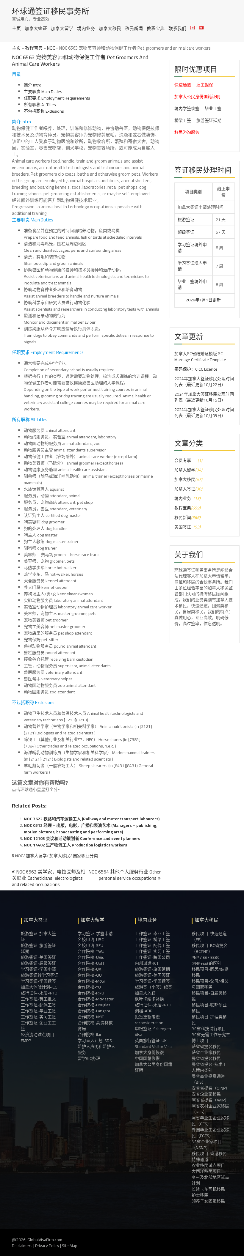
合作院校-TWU (91, 951)
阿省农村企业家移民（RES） (210, 1109)
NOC (51, 48)
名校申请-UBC (91, 939)
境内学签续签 (186, 108)
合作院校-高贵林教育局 (95, 1026)
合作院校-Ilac (90, 1035)
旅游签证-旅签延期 (152, 969)
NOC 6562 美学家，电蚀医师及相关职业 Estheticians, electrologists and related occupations (48, 878)
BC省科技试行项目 (209, 1029)
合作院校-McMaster (96, 999)
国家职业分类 (85, 856)
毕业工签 (213, 108)
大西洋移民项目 (206, 1171)
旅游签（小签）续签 (153, 987)
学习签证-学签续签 (38, 981)
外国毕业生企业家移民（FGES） (210, 1133)
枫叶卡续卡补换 (149, 999)
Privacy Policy (47, 1246)
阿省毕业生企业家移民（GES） (210, 1121)
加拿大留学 (62, 28)
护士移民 (200, 1195)
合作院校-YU (89, 987)
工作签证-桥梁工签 (152, 939)
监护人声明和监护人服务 (96, 1049)
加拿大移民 (110, 28)
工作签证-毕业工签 (38, 1011)
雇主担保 (204, 85)
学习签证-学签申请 (38, 969)
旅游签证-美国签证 (38, 957)
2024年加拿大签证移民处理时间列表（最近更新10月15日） (204, 397)
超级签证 (186, 232)
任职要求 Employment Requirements (57, 98)
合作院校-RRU (91, 993)
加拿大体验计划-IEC (39, 987)
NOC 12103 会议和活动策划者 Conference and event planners (82, 838)
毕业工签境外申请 (192, 284)
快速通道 (182, 85)
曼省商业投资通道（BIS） (208, 1079)
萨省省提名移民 (206, 1046)
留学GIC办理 (89, 1058)
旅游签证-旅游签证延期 (38, 948)
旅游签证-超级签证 (38, 963)
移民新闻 (134, 28)
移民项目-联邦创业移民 (209, 1008)
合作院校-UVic (91, 957)
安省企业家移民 (206, 1094)
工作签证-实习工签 (38, 1017)
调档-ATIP (143, 1011)
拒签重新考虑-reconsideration (149, 1020)
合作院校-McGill (92, 981)
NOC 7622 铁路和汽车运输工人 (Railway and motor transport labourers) (91, 819)
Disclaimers (22, 1246)
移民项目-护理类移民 (209, 1020)
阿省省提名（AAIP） (210, 1100)
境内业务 (86, 28)
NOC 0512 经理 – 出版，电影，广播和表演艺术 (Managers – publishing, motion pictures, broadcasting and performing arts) (90, 828)
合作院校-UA (89, 969)
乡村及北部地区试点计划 (210, 1180)
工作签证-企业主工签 (38, 1026)
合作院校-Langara (94, 1011)
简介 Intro (32, 85)
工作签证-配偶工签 (38, 1005)
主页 (16, 28)
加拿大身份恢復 (149, 1052)
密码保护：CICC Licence (196, 369)
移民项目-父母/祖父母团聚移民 (210, 984)
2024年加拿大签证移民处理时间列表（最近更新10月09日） (204, 412)
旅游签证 (186, 220)
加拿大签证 (36, 28)
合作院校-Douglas (94, 1005)
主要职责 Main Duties (43, 91)
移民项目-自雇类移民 (209, 996)
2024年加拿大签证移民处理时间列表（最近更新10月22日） (204, 381)
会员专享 (182, 460)
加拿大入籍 (145, 993)
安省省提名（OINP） (211, 1088)
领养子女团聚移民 (208, 1201)
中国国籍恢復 (147, 1058)
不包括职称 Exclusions (44, 111)
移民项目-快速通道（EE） (209, 936)
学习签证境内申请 (192, 266)
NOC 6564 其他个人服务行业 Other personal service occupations (124, 874)
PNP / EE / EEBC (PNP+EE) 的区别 (206, 960)
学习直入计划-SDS (95, 1040)
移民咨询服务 (186, 132)
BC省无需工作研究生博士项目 (211, 1037)
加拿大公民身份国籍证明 (197, 96)
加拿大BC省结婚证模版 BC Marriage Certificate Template (200, 356)
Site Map (69, 1246)
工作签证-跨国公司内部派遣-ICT (152, 960)
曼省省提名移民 (206, 1058)
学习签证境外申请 (192, 247)
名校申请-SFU (90, 945)
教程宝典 (156, 28)
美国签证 (182, 527)
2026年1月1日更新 (182, 300)
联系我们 (177, 28)
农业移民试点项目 (208, 1165)
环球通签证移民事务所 (50, 11)
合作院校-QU (90, 975)
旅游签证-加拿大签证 (38, 936)
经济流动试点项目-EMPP (38, 1037)
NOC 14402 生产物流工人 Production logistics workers (75, 845)
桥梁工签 (182, 120)
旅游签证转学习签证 (39, 975)
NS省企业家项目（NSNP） (207, 1144)
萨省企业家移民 (206, 1052)
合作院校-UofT (91, 963)
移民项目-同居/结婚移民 (210, 972)
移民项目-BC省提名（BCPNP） (210, 948)
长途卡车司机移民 (208, 1189)
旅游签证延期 (208, 120)
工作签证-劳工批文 (38, 999)
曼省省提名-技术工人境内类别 (209, 1067)
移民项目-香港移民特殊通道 (209, 1156)
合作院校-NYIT (91, 1017)
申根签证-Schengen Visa (153, 1032)
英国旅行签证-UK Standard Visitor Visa (153, 1043)
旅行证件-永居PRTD (39, 993)
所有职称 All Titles (40, 104)
